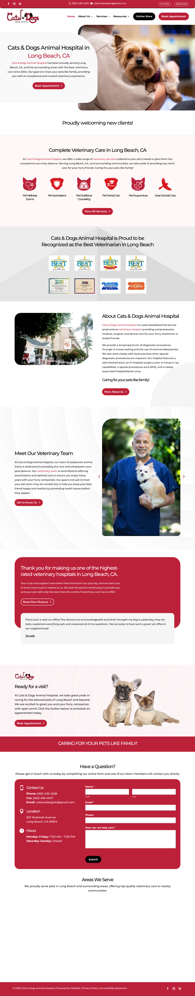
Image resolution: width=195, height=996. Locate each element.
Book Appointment (174, 16)
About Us (84, 16)
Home (71, 16)
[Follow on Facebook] (8, 4)
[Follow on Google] (20, 4)
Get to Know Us (27, 502)
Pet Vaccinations (57, 195)
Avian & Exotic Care (165, 195)
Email (89, 802)
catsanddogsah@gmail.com (55, 802)
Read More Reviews (35, 602)
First (87, 796)
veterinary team (47, 471)
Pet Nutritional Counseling (84, 197)
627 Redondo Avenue (41, 817)
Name (90, 786)
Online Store (144, 16)
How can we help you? (100, 827)
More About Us (114, 392)
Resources (120, 16)
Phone (89, 815)
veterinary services (104, 159)
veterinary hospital (130, 329)
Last (134, 796)
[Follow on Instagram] (14, 4)
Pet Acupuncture (138, 195)
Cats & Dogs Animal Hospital (29, 63)
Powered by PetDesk (68, 988)
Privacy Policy (90, 988)
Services (101, 16)
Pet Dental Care (111, 195)
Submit (93, 859)
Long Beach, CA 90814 (41, 821)
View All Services (95, 211)
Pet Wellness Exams (30, 197)
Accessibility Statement (113, 988)
